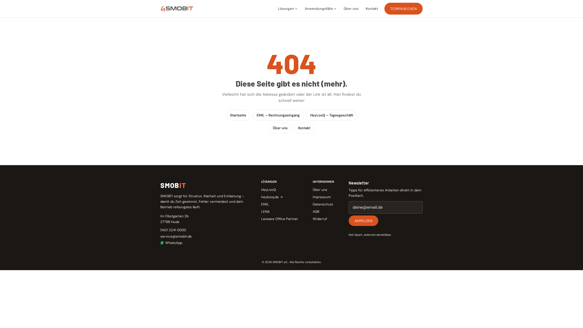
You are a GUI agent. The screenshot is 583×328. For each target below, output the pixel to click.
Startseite (238, 115)
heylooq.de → (272, 197)
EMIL (265, 204)
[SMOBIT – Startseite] (177, 8)
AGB (316, 211)
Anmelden (363, 221)
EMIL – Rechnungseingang (278, 115)
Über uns (351, 8)
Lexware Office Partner (279, 219)
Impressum (322, 197)
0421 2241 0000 (173, 230)
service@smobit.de (176, 236)
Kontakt (372, 8)
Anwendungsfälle (319, 8)
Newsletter (359, 182)
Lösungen (286, 8)
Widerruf (320, 219)
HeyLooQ (268, 189)
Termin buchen (403, 9)
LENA (265, 211)
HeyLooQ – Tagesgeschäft (331, 115)
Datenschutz (323, 204)
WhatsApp (173, 243)
